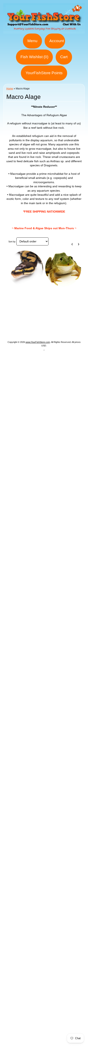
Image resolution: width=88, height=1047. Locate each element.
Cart (64, 57)
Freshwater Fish (61, 316)
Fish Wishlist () (34, 57)
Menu (32, 41)
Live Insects (70, 321)
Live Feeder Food (56, 326)
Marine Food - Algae (30, 316)
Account (56, 41)
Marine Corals (42, 311)
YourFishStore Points (44, 73)
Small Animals (29, 326)
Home (9, 88)
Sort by (12, 241)
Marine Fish (19, 311)
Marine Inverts (67, 311)
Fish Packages (59, 306)
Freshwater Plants (22, 321)
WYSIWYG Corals (31, 306)
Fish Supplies (44, 331)
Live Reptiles (48, 321)
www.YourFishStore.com (38, 342)
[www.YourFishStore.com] (44, 31)
